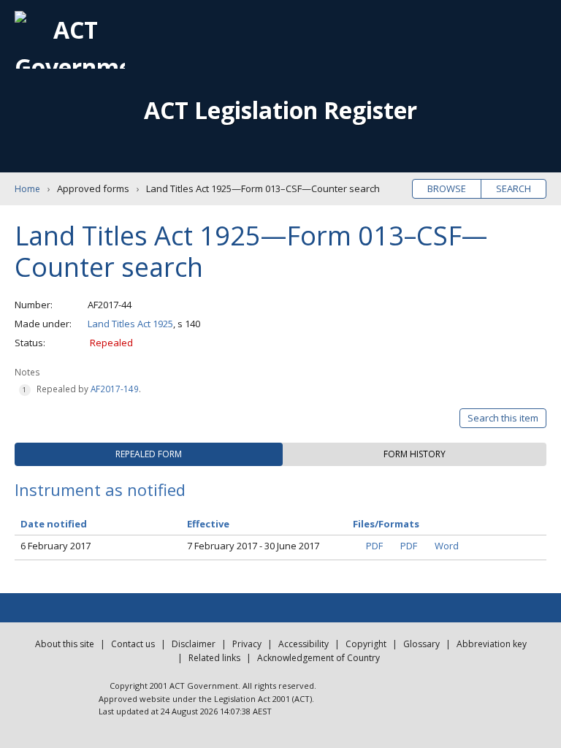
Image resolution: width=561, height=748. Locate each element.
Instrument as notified (100, 489)
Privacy (247, 644)
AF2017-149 (115, 388)
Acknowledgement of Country (318, 658)
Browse (446, 188)
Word (447, 545)
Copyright (366, 644)
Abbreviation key (492, 644)
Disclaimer (193, 644)
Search (513, 188)
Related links (214, 658)
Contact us (133, 644)
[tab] (149, 454)
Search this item (503, 417)
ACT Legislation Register (280, 110)
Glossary (421, 644)
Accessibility (303, 644)
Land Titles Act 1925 (130, 323)
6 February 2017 (55, 545)
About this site (64, 644)
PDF (374, 545)
